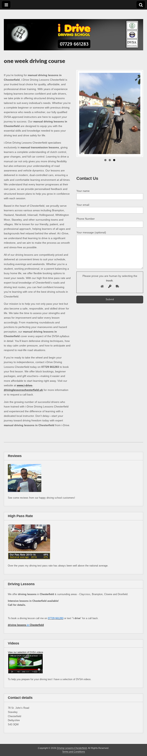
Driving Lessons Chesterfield (72, 748)
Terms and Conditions (73, 752)
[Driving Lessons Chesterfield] (73, 30)
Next (136, 113)
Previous (83, 113)
